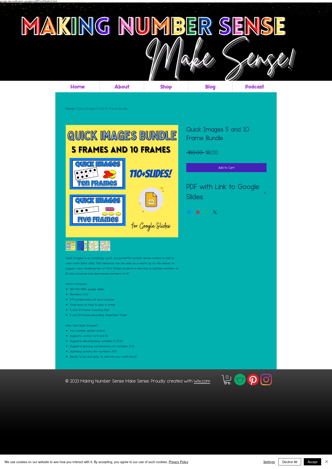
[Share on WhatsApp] (206, 212)
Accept (312, 462)
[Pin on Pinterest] (198, 212)
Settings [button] (269, 462)
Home (69, 108)
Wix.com (202, 381)
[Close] (326, 461)
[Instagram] (266, 379)
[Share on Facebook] (189, 212)
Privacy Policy (178, 462)
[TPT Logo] (240, 379)
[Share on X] (215, 212)
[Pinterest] (253, 379)
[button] (227, 379)
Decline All (289, 462)
